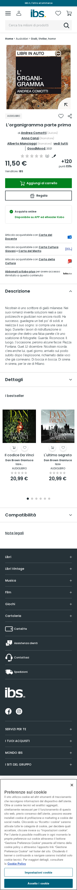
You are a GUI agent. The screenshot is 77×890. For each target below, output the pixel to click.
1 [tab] (38, 106)
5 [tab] (45, 499)
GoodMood (36, 148)
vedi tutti (60, 143)
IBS (21, 171)
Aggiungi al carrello (41, 183)
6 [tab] (49, 499)
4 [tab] (40, 499)
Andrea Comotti (34, 133)
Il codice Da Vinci (19, 455)
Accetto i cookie (38, 883)
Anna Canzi (30, 138)
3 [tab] (36, 499)
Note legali (14, 533)
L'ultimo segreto (58, 455)
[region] (38, 834)
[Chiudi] (72, 785)
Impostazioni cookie (38, 872)
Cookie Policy (16, 864)
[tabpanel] (38, 77)
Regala (41, 195)
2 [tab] (32, 499)
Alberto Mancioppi (22, 143)
